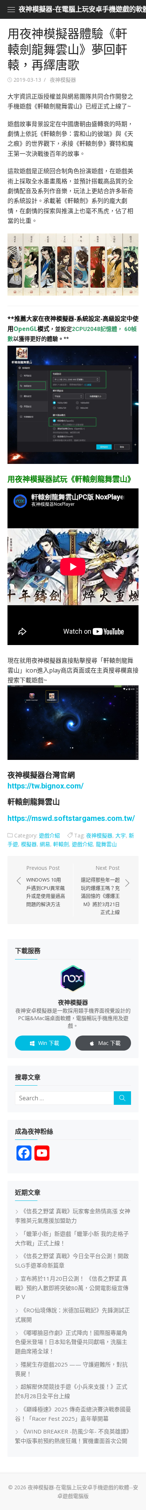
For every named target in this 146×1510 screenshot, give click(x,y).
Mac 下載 (109, 1042)
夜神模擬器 (63, 79)
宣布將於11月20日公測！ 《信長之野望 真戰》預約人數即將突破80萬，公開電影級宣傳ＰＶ (71, 1288)
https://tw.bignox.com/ (45, 785)
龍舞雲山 (106, 844)
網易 (45, 844)
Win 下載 (48, 1042)
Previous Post (45, 885)
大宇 (120, 835)
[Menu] (11, 9)
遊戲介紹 (49, 835)
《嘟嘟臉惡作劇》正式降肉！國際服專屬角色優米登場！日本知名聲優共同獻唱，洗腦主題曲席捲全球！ (71, 1342)
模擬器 (29, 844)
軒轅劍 (61, 844)
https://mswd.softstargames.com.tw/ (71, 818)
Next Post (100, 889)
